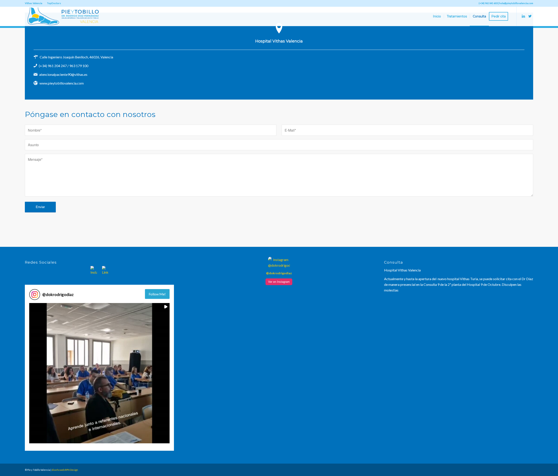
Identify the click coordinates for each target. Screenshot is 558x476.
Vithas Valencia (33, 3)
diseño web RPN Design (65, 469)
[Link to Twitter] (530, 16)
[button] (99, 373)
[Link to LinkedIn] (523, 16)
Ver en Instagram (279, 281)
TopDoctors (54, 3)
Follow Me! (157, 294)
